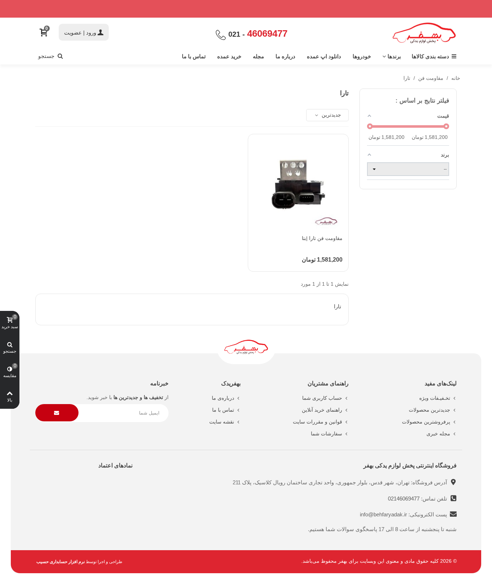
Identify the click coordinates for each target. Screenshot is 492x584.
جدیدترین (330, 115)
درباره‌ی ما (223, 398)
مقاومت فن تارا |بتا (322, 238)
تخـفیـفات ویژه (434, 398)
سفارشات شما (326, 433)
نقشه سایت (221, 422)
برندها (394, 56)
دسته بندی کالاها (430, 56)
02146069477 (404, 498)
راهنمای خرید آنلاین (322, 410)
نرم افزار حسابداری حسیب (60, 561)
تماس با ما (194, 56)
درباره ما (285, 56)
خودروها (362, 56)
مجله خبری (438, 433)
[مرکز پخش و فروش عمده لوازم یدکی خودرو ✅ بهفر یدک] (424, 32)
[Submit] (57, 413)
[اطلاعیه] (246, 9)
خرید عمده (229, 56)
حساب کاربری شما (322, 398)
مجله (258, 56)
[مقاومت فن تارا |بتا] (298, 184)
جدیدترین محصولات (429, 410)
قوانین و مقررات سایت (317, 422)
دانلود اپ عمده (324, 56)
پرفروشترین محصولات (426, 422)
